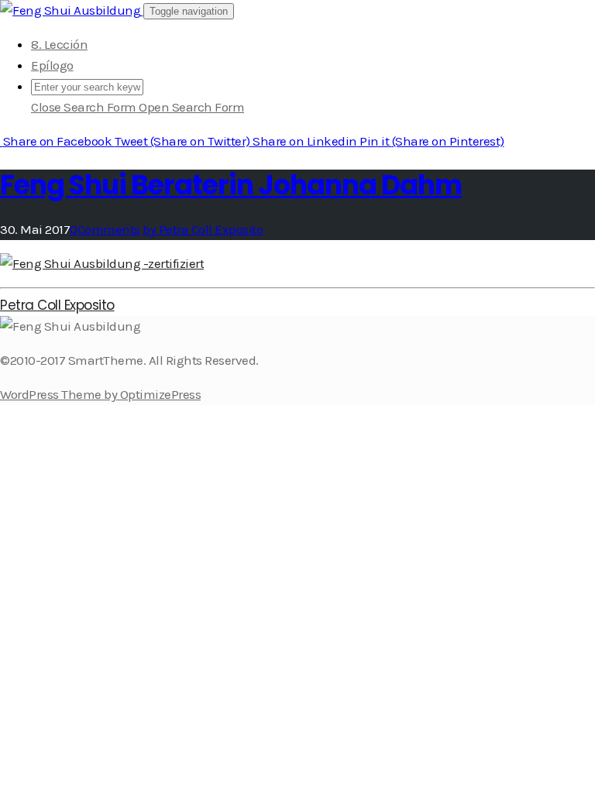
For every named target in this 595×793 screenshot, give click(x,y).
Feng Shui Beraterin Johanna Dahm (231, 185)
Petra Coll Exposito (57, 305)
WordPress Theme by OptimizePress (100, 394)
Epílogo (52, 65)
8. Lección (59, 44)
